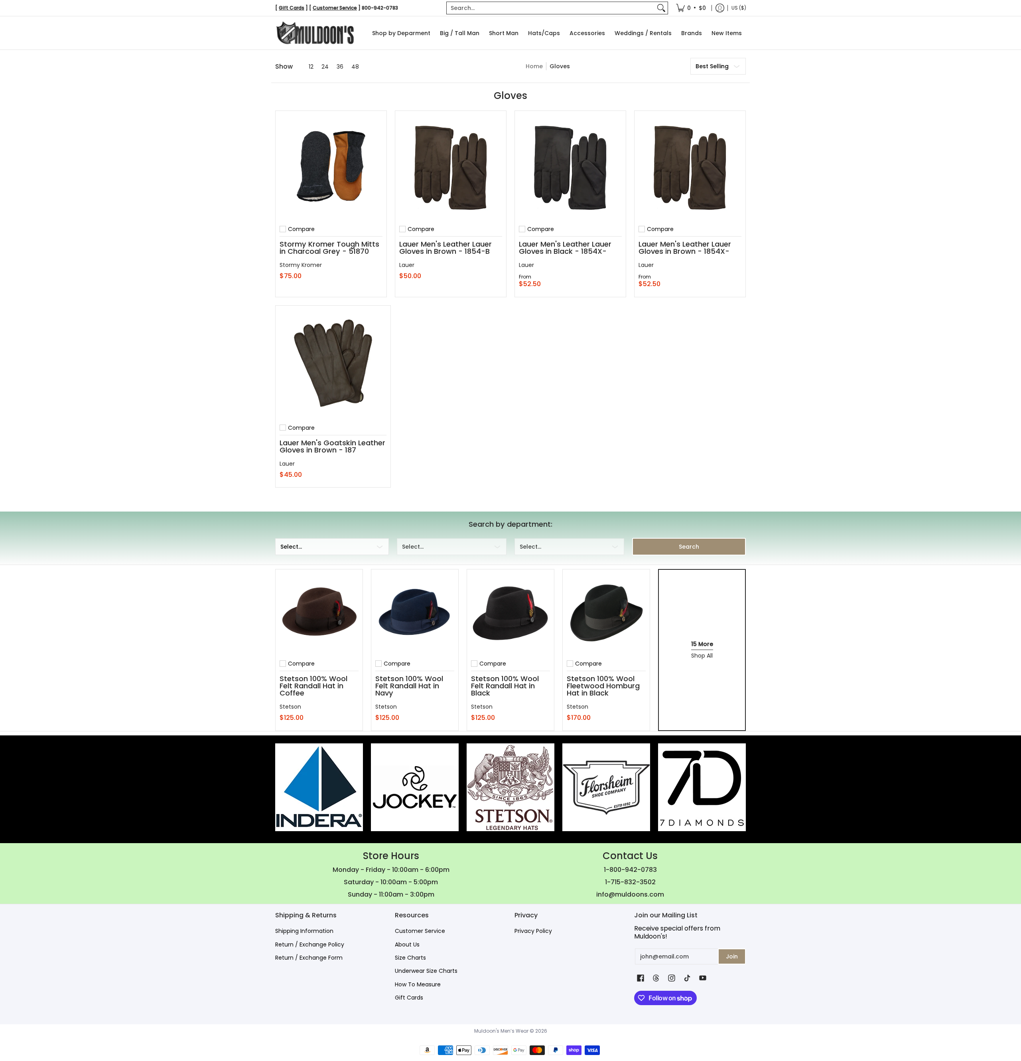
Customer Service (420, 931)
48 (355, 66)
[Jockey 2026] (415, 787)
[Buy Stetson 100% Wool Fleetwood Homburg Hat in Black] (606, 612)
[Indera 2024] (319, 787)
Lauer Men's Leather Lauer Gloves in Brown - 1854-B (445, 247)
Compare (301, 229)
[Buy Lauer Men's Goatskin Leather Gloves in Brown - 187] (333, 363)
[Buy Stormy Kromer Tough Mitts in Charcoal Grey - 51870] (331, 166)
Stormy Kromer (301, 265)
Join (732, 956)
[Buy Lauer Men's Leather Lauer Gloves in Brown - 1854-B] (450, 166)
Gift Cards (409, 998)
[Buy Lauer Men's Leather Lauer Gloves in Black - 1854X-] (570, 166)
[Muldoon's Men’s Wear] (315, 32)
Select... (291, 547)
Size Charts (410, 958)
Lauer (406, 265)
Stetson (290, 707)
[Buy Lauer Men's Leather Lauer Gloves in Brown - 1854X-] (690, 166)
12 (311, 66)
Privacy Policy (533, 931)
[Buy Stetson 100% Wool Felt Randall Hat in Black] (510, 612)
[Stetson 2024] (510, 787)
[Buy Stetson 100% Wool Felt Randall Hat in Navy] (414, 612)
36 (340, 66)
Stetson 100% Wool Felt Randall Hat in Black (505, 686)
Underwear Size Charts (426, 971)
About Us (407, 944)
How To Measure (418, 984)
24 (325, 66)
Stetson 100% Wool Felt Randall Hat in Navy (409, 686)
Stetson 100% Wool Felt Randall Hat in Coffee (313, 686)
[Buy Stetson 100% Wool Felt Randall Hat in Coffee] (319, 612)
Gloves (560, 66)
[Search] (661, 8)
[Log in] (720, 8)
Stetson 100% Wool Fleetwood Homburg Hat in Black (603, 686)
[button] (640, 978)
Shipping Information (304, 931)
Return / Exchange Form (309, 958)
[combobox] (551, 8)
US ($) (738, 7)
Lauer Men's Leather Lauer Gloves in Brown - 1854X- (685, 247)
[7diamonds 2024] (702, 787)
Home (534, 66)
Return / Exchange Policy (309, 944)
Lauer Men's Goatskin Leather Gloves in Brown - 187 (332, 446)
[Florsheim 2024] (606, 787)
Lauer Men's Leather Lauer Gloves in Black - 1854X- (565, 247)
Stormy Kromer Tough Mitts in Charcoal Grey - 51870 (329, 247)
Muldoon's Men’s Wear (501, 1030)
